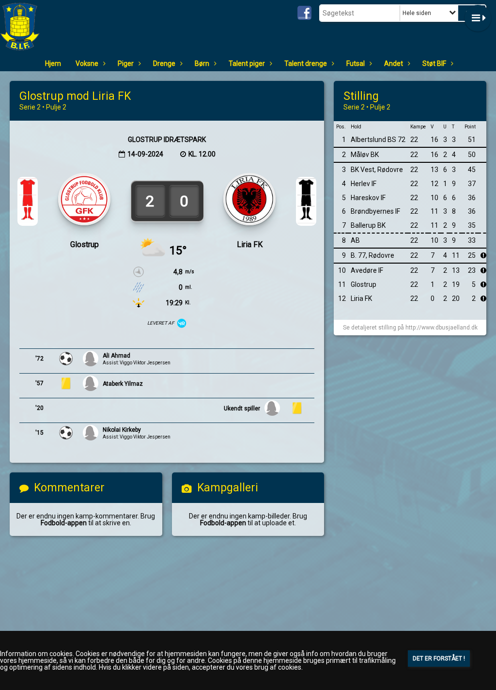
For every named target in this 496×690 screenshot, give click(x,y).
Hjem (53, 63)
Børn (202, 63)
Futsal (355, 63)
